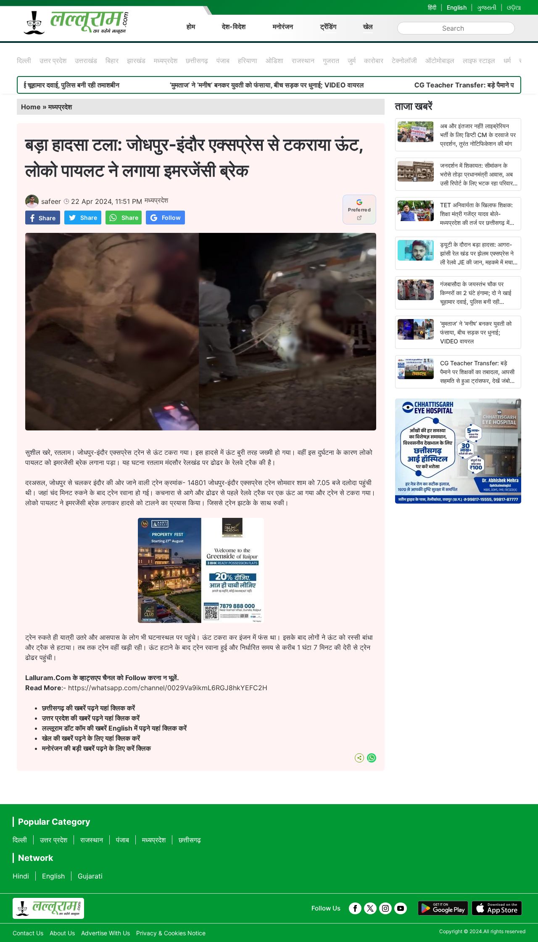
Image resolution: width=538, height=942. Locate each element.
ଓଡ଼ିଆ (514, 7)
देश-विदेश (233, 26)
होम (191, 26)
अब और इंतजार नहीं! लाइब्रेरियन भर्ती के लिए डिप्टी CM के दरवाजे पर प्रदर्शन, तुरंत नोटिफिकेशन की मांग (478, 134)
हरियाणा (247, 60)
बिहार (112, 60)
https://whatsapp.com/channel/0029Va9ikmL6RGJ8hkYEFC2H (167, 687)
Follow (171, 217)
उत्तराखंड (86, 60)
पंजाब (222, 60)
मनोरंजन (283, 26)
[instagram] (385, 908)
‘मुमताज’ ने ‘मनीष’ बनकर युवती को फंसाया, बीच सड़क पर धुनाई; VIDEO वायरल (235, 85)
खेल (368, 26)
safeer (51, 201)
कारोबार (373, 60)
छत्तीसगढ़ (197, 60)
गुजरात (331, 60)
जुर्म (352, 60)
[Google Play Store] (443, 908)
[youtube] (400, 908)
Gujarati (90, 876)
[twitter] (370, 908)
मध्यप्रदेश (165, 60)
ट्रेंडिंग (328, 26)
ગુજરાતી (486, 7)
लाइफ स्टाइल (479, 60)
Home (31, 107)
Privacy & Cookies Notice (171, 933)
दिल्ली (24, 60)
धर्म (507, 60)
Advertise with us (105, 933)
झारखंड (136, 60)
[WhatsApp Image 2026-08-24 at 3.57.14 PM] (201, 620)
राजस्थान (303, 60)
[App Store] (497, 908)
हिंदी (432, 7)
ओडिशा (274, 60)
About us (62, 933)
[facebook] (355, 908)
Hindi (21, 876)
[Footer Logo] (48, 908)
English (457, 7)
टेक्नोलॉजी (404, 60)
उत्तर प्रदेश (53, 60)
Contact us (28, 933)
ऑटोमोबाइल (439, 60)
